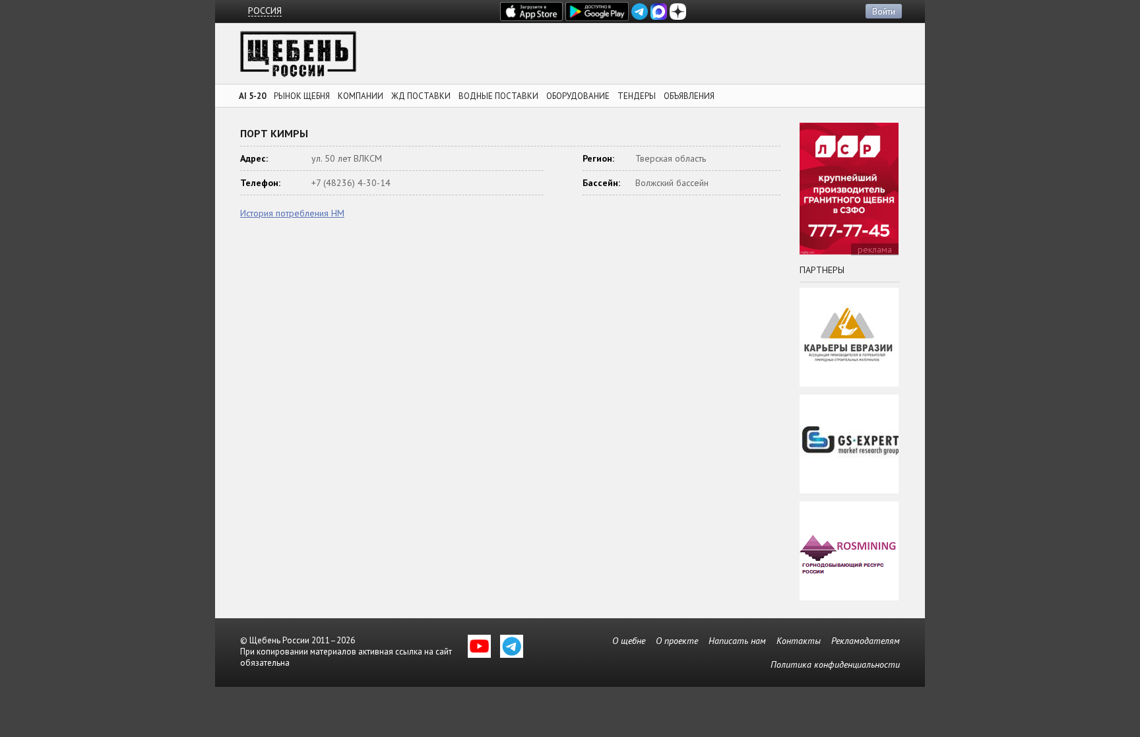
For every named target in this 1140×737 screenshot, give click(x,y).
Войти (883, 11)
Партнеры (822, 270)
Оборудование (578, 96)
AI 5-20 (252, 96)
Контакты (798, 641)
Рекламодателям (865, 641)
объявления (689, 96)
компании (360, 96)
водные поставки (498, 96)
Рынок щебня (302, 96)
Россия (265, 10)
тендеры (637, 96)
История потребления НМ (292, 213)
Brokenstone (298, 57)
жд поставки (421, 96)
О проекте (677, 641)
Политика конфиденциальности (835, 664)
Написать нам (737, 641)
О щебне (628, 641)
